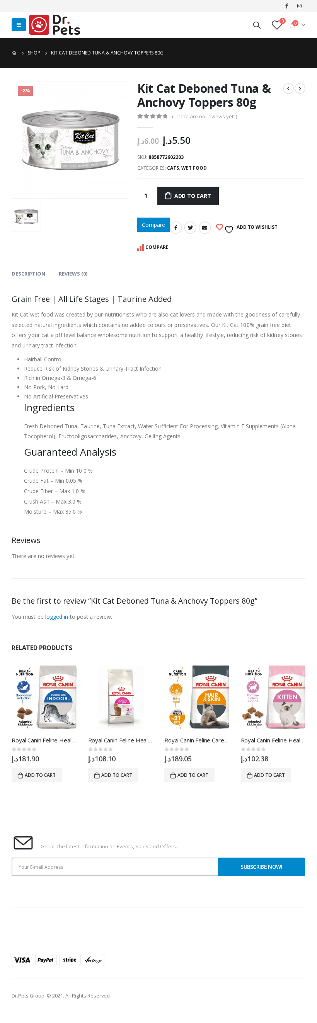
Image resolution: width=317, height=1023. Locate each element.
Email (205, 227)
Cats (173, 168)
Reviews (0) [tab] (73, 273)
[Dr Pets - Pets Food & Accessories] (54, 25)
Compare (153, 224)
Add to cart (192, 195)
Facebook (176, 227)
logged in (56, 616)
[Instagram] (299, 5)
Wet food (194, 168)
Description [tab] (28, 273)
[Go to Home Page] (14, 53)
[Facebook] (286, 5)
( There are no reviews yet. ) (204, 116)
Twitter (190, 227)
